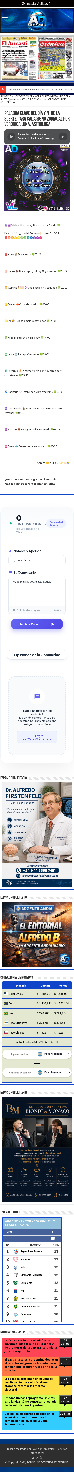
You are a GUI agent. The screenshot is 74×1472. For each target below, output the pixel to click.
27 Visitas (65, 1404)
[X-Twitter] (33, 1462)
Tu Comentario (25, 572)
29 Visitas (65, 1346)
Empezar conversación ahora (37, 736)
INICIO (7, 96)
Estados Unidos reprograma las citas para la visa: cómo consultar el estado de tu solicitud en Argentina (30, 1406)
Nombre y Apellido (28, 551)
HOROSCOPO (21, 96)
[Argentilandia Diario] (37, 20)
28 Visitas (65, 1366)
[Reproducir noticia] (11, 137)
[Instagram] (37, 1462)
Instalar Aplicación (39, 3)
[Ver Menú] (5, 18)
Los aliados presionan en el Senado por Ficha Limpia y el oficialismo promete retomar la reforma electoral (28, 1389)
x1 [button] (63, 137)
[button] (68, 58)
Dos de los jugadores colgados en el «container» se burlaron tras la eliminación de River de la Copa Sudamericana (29, 1424)
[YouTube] (41, 1462)
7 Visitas (65, 1418)
